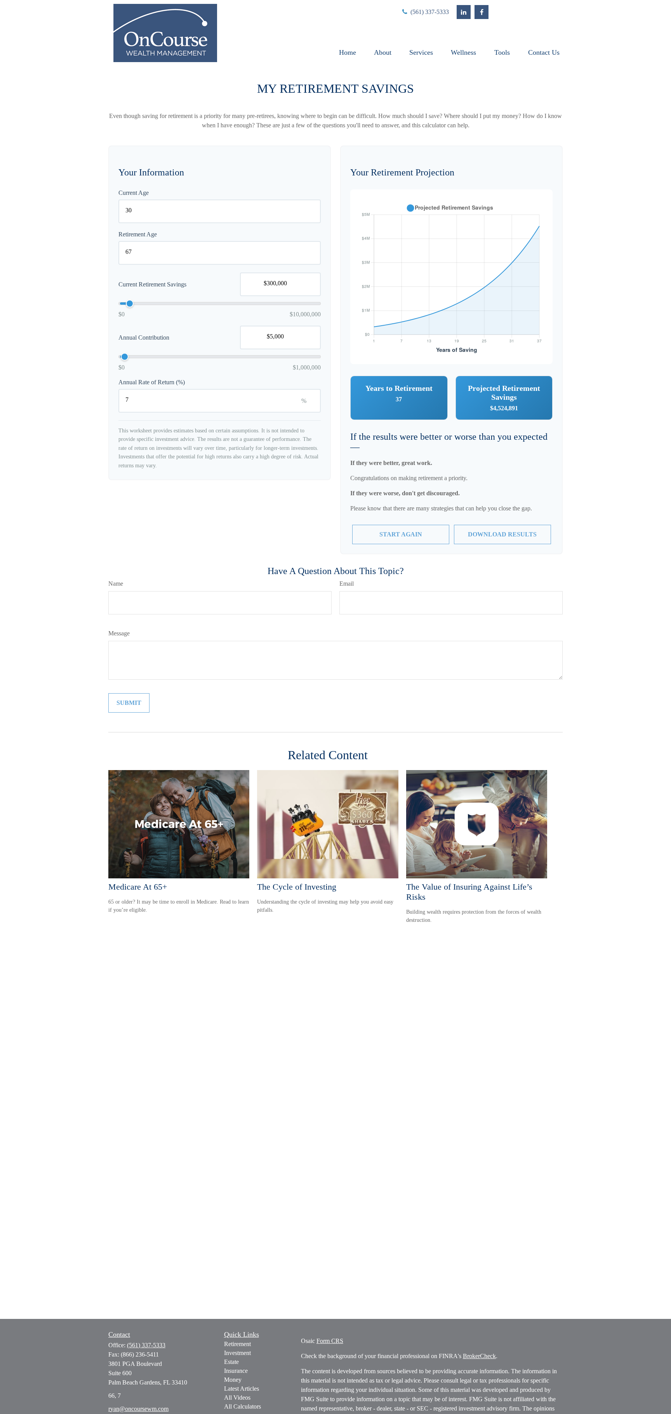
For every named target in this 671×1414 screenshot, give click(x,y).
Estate (231, 1361)
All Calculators (242, 1406)
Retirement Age (137, 234)
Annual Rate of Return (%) (151, 382)
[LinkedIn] (464, 12)
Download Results (502, 534)
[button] (347, 52)
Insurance (236, 1370)
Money (233, 1379)
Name (115, 583)
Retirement (237, 1344)
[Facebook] (481, 12)
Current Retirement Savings (152, 284)
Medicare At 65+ (137, 887)
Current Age (133, 192)
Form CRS (329, 1341)
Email (346, 583)
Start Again (400, 534)
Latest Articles (241, 1388)
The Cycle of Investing (296, 887)
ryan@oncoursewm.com (138, 1408)
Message (119, 633)
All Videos (237, 1397)
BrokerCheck (479, 1356)
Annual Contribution (143, 337)
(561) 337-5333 (429, 12)
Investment (237, 1353)
